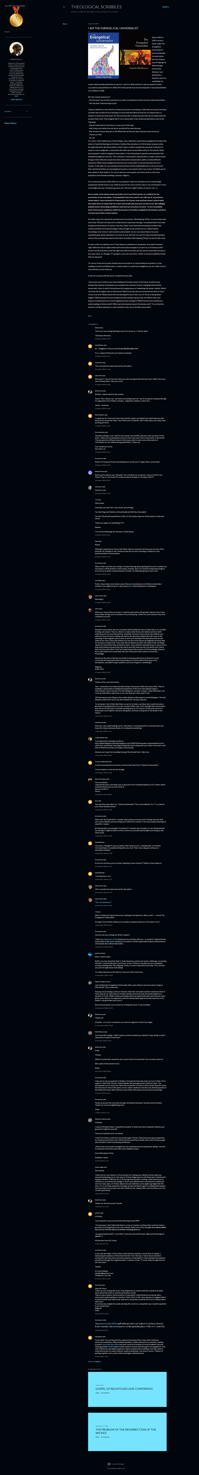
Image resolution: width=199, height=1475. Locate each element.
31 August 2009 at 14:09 (102, 602)
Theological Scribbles (96, 6)
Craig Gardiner (99, 737)
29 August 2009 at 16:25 (102, 339)
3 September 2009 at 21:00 (103, 853)
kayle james (98, 1336)
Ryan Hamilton (99, 415)
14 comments (105, 1393)
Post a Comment (94, 1362)
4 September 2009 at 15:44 (103, 905)
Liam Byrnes (99, 722)
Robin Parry (98, 391)
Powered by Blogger (117, 1464)
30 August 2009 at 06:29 (102, 465)
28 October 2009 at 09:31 (103, 1071)
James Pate (98, 362)
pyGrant (97, 1213)
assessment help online (110, 1344)
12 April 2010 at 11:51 (102, 1161)
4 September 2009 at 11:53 (103, 879)
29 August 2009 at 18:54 (102, 408)
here (130, 586)
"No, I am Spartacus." (103, 902)
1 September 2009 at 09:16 (103, 716)
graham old (98, 953)
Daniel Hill (98, 842)
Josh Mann (98, 580)
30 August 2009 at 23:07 (102, 535)
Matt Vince (121, 1468)
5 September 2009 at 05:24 (103, 925)
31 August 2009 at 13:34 (102, 589)
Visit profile (16, 99)
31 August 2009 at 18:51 (102, 620)
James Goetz (99, 596)
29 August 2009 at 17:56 (102, 369)
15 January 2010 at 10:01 (102, 1093)
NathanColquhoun (101, 981)
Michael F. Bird (99, 471)
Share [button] (65, 24)
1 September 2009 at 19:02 (103, 773)
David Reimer (99, 345)
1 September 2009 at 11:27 (103, 731)
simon (97, 609)
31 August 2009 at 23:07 (102, 672)
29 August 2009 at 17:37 (102, 356)
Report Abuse (10, 123)
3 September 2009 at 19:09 (103, 836)
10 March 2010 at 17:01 (102, 1113)
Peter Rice (98, 1285)
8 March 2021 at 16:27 (102, 1314)
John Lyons (98, 487)
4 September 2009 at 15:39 (103, 892)
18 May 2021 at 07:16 (101, 1330)
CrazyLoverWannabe (101, 761)
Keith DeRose (99, 1032)
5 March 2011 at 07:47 (102, 1193)
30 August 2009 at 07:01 (102, 480)
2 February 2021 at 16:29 (103, 1279)
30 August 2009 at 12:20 (102, 493)
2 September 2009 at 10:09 (103, 810)
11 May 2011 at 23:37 (101, 1244)
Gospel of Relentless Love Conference (124, 1388)
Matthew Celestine (101, 1119)
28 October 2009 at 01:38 (103, 1041)
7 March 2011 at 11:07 (102, 1206)
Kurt (96, 801)
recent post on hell (110, 939)
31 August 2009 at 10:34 (102, 574)
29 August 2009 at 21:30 (102, 426)
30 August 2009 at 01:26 (102, 452)
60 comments (105, 1437)
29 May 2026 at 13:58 (101, 1356)
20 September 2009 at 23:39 (104, 1008)
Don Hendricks (100, 432)
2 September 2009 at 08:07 (103, 794)
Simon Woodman (100, 779)
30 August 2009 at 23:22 (102, 557)
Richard (97, 328)
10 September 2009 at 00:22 (104, 947)
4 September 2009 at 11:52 (103, 866)
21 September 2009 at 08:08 (104, 1025)
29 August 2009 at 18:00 (102, 384)
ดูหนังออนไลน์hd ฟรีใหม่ (107, 1323)
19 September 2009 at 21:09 (104, 975)
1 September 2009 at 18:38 (103, 755)
